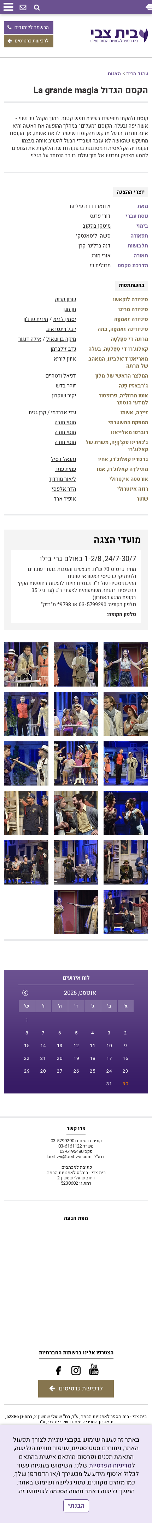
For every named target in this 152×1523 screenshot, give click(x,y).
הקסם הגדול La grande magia (90, 90)
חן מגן (69, 309)
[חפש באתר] (37, 7)
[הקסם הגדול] (126, 664)
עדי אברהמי (63, 412)
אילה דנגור (29, 339)
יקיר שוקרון (64, 395)
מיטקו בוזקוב (97, 226)
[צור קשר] (23, 8)
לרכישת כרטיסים (31, 41)
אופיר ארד (64, 499)
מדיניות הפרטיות (110, 1465)
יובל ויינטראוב (61, 329)
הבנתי (76, 1506)
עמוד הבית (137, 73)
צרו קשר (76, 1128)
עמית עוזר (65, 469)
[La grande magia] (76, 813)
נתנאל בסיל (63, 459)
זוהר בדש (65, 386)
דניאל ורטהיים (60, 376)
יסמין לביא (64, 319)
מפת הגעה (76, 1218)
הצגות (114, 73)
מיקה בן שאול (61, 339)
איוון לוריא (65, 359)
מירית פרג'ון (35, 319)
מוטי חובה (65, 422)
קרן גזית (37, 412)
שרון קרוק (65, 299)
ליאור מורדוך (62, 479)
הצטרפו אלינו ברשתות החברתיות (76, 1352)
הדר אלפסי (64, 489)
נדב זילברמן (63, 349)
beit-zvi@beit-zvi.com (69, 1156)
